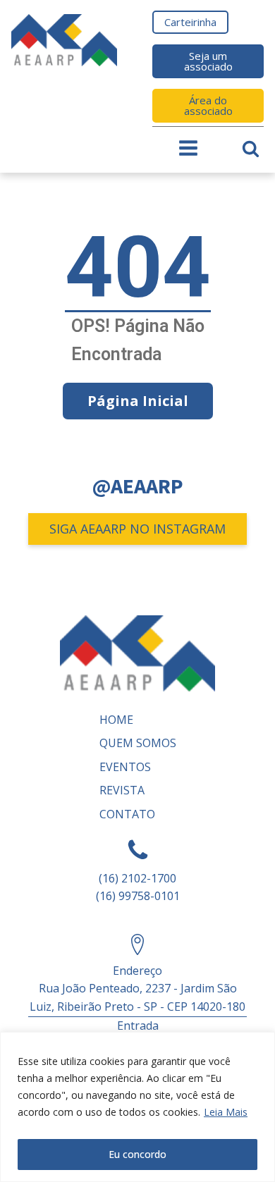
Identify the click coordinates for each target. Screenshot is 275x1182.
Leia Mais (226, 1112)
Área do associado (208, 105)
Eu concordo (137, 1154)
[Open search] (251, 148)
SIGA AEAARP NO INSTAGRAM (137, 528)
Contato (127, 814)
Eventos (125, 767)
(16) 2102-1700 (137, 878)
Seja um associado (208, 61)
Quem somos (137, 743)
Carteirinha (190, 22)
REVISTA (122, 790)
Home (116, 719)
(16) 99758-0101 (138, 896)
